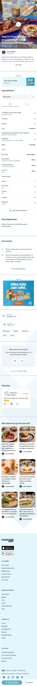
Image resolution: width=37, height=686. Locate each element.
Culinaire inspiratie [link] (8, 652)
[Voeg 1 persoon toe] (33, 97)
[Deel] (22, 3)
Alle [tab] (10, 104)
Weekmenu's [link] (6, 571)
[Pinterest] (17, 677)
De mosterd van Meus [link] (9, 655)
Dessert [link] (4, 632)
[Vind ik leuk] (22, 361)
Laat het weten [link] (22, 371)
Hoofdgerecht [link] (6, 629)
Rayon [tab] (27, 104)
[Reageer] (11, 404)
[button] (6, 331)
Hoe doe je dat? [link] (7, 658)
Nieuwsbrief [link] (6, 577)
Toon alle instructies (18, 269)
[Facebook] (4, 677)
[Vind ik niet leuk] (15, 361)
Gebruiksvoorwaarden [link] (8, 673)
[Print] (26, 3)
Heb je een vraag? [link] (11, 670)
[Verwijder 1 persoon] (28, 97)
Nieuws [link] (4, 661)
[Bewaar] (15, 429)
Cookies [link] (18, 673)
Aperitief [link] (5, 626)
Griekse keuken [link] (7, 606)
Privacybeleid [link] (21, 670)
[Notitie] (17, 3)
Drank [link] (4, 638)
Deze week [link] (5, 565)
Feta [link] (3, 609)
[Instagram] (13, 677)
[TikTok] (8, 677)
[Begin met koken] (18, 24)
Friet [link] (3, 600)
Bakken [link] (4, 597)
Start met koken (13, 682)
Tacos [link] (4, 603)
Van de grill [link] (5, 594)
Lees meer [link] (18, 65)
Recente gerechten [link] (8, 568)
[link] (7, 3)
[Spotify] (22, 677)
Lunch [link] (4, 623)
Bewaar (30, 682)
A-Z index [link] (5, 580)
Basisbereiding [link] (6, 635)
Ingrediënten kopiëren (19, 210)
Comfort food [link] (6, 574)
